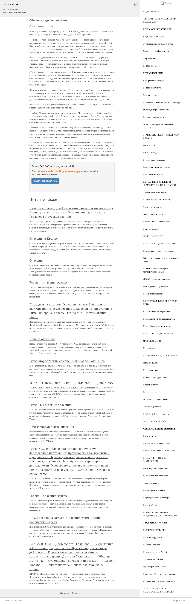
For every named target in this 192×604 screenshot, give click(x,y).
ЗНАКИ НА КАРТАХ (153, 236)
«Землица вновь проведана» (155, 286)
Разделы (76, 593)
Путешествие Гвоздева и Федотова (158, 333)
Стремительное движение (154, 192)
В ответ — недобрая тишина (155, 377)
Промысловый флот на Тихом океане (159, 573)
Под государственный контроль (157, 497)
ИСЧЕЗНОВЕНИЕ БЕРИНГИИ (157, 29)
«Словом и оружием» (152, 537)
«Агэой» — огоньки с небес (155, 399)
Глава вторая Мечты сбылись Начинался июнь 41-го (67, 361)
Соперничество (150, 95)
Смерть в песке (150, 435)
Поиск (165, 3)
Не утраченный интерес (153, 36)
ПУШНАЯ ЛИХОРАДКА (154, 530)
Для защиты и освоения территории (159, 581)
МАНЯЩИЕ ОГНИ (152, 340)
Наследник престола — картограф (158, 250)
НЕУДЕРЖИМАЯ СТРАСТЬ (156, 414)
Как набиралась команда (154, 490)
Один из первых (150, 228)
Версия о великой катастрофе (156, 51)
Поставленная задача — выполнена (159, 450)
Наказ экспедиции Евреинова (156, 311)
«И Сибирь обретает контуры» (156, 279)
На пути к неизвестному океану (157, 199)
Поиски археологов (152, 65)
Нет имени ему (149, 348)
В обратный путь (150, 384)
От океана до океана (152, 406)
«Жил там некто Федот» (154, 214)
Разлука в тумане (150, 362)
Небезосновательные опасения (51, 427)
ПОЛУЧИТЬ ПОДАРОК (45, 181)
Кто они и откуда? (151, 152)
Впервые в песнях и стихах (155, 117)
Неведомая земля (150, 370)
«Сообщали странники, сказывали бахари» (162, 102)
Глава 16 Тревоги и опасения (50, 405)
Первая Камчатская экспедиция (157, 326)
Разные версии (149, 392)
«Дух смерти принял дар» (154, 566)
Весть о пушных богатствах (155, 468)
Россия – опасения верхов (48, 282)
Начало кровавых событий (155, 552)
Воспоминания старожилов (155, 159)
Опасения (36, 260)
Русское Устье (149, 145)
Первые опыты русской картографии (159, 243)
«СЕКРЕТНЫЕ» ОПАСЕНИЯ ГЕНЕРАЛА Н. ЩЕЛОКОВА (71, 383)
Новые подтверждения (153, 293)
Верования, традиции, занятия (156, 167)
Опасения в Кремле (43, 238)
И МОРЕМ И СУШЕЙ (153, 174)
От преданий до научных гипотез (158, 43)
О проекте (65, 593)
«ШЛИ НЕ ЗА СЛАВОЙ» (154, 421)
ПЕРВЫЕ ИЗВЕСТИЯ (153, 73)
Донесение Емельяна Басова (155, 475)
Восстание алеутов (151, 544)
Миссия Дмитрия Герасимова (156, 109)
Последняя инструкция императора (159, 318)
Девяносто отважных (152, 206)
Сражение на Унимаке (153, 559)
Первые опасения (42, 339)
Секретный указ (150, 504)
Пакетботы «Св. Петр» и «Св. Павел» (160, 355)
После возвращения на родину (156, 443)
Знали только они (151, 483)
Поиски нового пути (152, 87)
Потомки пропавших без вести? (157, 221)
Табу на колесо (149, 58)
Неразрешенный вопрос (153, 80)
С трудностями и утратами (155, 522)
